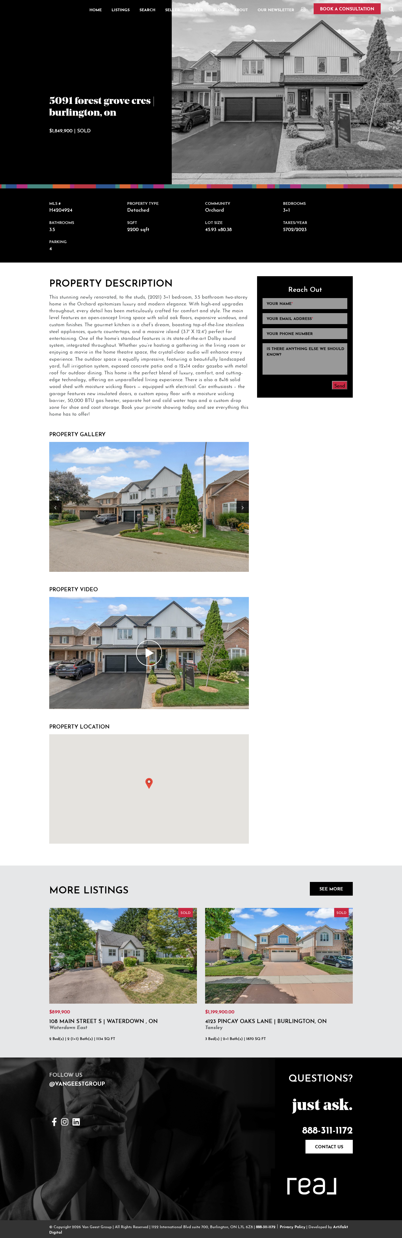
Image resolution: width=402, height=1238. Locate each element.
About (241, 9)
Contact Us (329, 1146)
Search (147, 9)
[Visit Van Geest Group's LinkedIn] (76, 1121)
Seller (172, 9)
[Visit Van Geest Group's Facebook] (54, 1121)
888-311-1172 (327, 1128)
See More (331, 888)
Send (339, 385)
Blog (218, 9)
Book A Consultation (347, 8)
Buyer (196, 9)
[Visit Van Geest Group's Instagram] (64, 1121)
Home (95, 9)
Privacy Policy (292, 1226)
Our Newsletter (276, 9)
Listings (121, 9)
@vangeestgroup (77, 1083)
